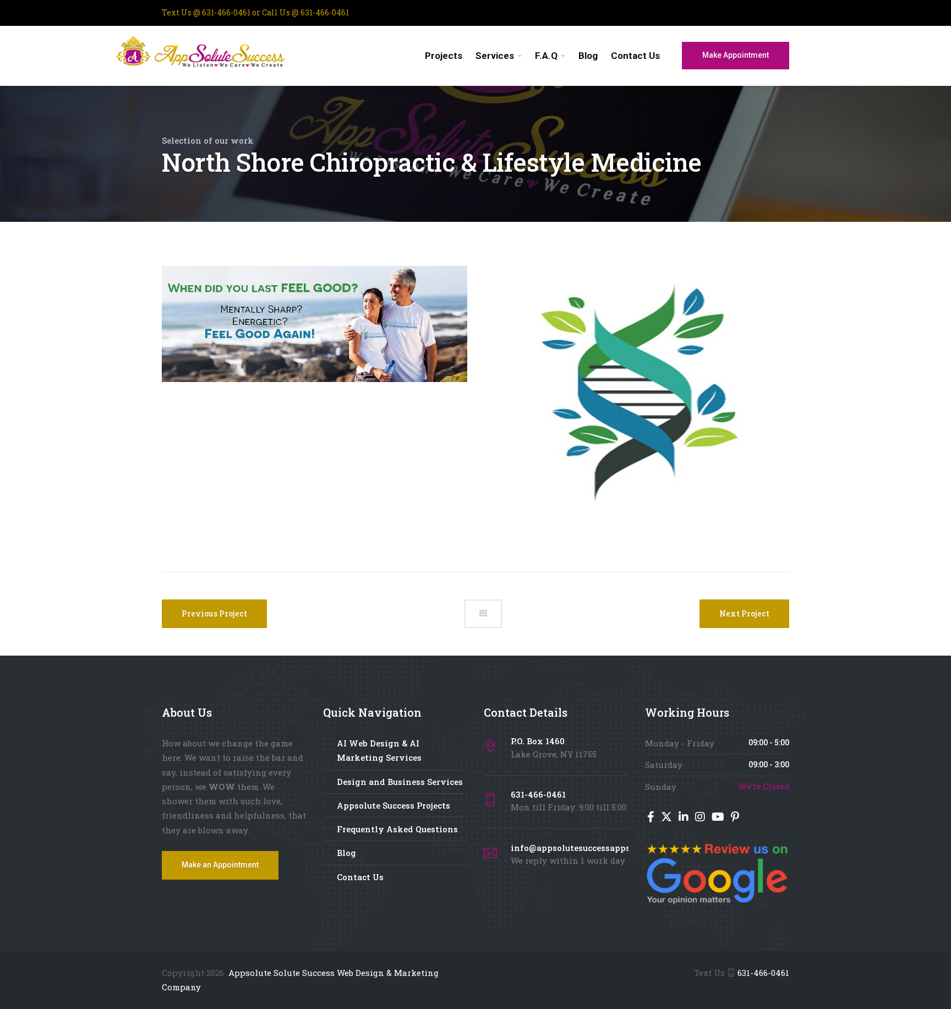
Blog (588, 55)
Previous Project (214, 613)
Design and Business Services (400, 781)
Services (495, 55)
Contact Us (635, 55)
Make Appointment (735, 55)
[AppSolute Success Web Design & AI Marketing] (224, 54)
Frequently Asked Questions (397, 829)
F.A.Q (546, 55)
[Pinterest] (735, 817)
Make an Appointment (220, 864)
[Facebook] (652, 817)
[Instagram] (701, 817)
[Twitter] (667, 817)
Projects (443, 55)
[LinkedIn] (684, 817)
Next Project (744, 613)
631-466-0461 (226, 12)
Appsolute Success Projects (393, 805)
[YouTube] (719, 817)
